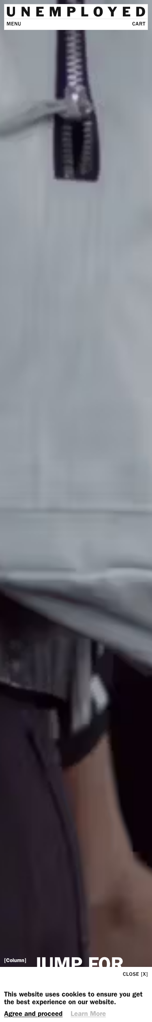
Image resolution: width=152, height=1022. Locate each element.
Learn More (88, 1014)
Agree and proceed (33, 1014)
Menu (13, 24)
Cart (139, 24)
